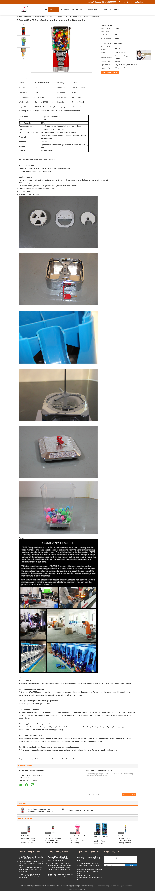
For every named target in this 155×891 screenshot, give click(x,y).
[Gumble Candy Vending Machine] (63, 810)
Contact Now (111, 72)
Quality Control (92, 9)
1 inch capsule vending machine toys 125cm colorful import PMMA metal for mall (89, 859)
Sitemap (76, 886)
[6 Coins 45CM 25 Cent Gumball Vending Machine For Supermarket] (23, 31)
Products (54, 9)
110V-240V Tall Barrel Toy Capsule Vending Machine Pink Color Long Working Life (30, 869)
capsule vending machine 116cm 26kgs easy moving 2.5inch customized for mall (90, 871)
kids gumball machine (73, 759)
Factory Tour (77, 9)
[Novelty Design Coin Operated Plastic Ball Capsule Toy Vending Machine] (125, 829)
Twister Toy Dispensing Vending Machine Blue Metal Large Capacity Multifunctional (30, 876)
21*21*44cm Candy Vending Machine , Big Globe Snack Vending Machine (60, 875)
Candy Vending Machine (58, 852)
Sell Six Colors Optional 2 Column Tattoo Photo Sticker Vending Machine (29, 839)
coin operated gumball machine (33, 759)
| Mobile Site (84, 886)
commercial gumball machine (54, 759)
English (140, 2)
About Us (65, 9)
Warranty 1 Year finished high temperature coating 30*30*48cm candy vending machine (59, 859)
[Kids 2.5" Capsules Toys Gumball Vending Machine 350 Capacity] (101, 829)
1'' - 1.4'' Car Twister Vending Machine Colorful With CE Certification (31, 858)
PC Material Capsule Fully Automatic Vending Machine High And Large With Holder (89, 877)
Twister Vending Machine (29, 852)
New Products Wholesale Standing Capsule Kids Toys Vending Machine (53, 839)
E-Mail (69, 886)
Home (44, 9)
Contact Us (106, 9)
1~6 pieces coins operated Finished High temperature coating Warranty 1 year (60, 869)
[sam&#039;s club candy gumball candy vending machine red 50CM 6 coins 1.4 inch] (22, 810)
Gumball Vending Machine (43, 17)
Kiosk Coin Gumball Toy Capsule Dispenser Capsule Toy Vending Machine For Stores (77, 840)
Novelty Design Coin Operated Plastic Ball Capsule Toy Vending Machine (125, 839)
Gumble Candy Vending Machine (80, 810)
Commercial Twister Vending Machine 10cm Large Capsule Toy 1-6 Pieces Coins (31, 863)
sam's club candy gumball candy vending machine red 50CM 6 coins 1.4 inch (41, 811)
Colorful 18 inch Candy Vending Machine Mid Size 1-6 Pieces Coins (59, 864)
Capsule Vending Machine (88, 852)
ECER (82, 889)
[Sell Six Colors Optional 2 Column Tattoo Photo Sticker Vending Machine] (29, 829)
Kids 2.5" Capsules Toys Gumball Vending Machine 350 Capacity (101, 839)
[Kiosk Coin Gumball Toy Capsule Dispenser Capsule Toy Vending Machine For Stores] (77, 829)
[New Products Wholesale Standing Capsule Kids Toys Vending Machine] (53, 829)
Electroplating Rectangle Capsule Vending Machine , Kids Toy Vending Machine (89, 865)
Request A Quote (125, 2)
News (116, 9)
